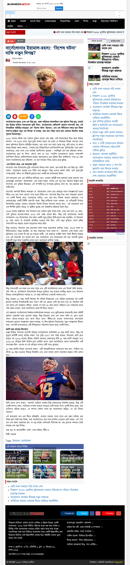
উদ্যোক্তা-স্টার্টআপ (109, 21)
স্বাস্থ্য (94, 21)
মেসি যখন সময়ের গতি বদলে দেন (61, 32)
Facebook (69, 513)
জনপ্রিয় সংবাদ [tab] (115, 41)
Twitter (83, 513)
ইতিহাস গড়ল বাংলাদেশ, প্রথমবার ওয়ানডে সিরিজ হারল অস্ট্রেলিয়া (71, 471)
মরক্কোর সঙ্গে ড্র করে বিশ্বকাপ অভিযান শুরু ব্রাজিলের (44, 473)
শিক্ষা (85, 21)
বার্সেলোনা (26, 440)
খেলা (76, 21)
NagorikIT (119, 562)
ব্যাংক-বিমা (35, 21)
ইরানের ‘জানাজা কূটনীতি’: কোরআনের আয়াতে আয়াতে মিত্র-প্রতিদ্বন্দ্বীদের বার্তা (108, 157)
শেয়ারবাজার (50, 21)
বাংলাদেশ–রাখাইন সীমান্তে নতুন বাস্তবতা (29, 497)
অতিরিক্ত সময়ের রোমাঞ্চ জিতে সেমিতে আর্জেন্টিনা (71, 458)
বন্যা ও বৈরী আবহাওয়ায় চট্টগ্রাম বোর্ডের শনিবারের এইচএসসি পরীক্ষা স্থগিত (108, 147)
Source (120, 234)
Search (59, 8)
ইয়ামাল (16, 440)
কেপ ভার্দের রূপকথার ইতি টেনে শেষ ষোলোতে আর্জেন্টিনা (17, 473)
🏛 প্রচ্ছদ (11, 21)
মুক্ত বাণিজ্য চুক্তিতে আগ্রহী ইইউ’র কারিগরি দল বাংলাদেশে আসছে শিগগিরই (108, 125)
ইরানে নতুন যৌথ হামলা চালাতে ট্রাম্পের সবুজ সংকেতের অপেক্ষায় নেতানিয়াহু (108, 136)
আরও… (21, 26)
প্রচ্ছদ (11, 41)
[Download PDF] (14, 116)
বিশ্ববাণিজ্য (65, 21)
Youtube (109, 513)
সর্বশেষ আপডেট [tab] (97, 41)
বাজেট (23, 21)
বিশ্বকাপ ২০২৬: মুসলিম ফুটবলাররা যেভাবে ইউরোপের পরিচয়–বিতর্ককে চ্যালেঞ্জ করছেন (43, 455)
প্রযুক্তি (10, 26)
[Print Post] (8, 116)
